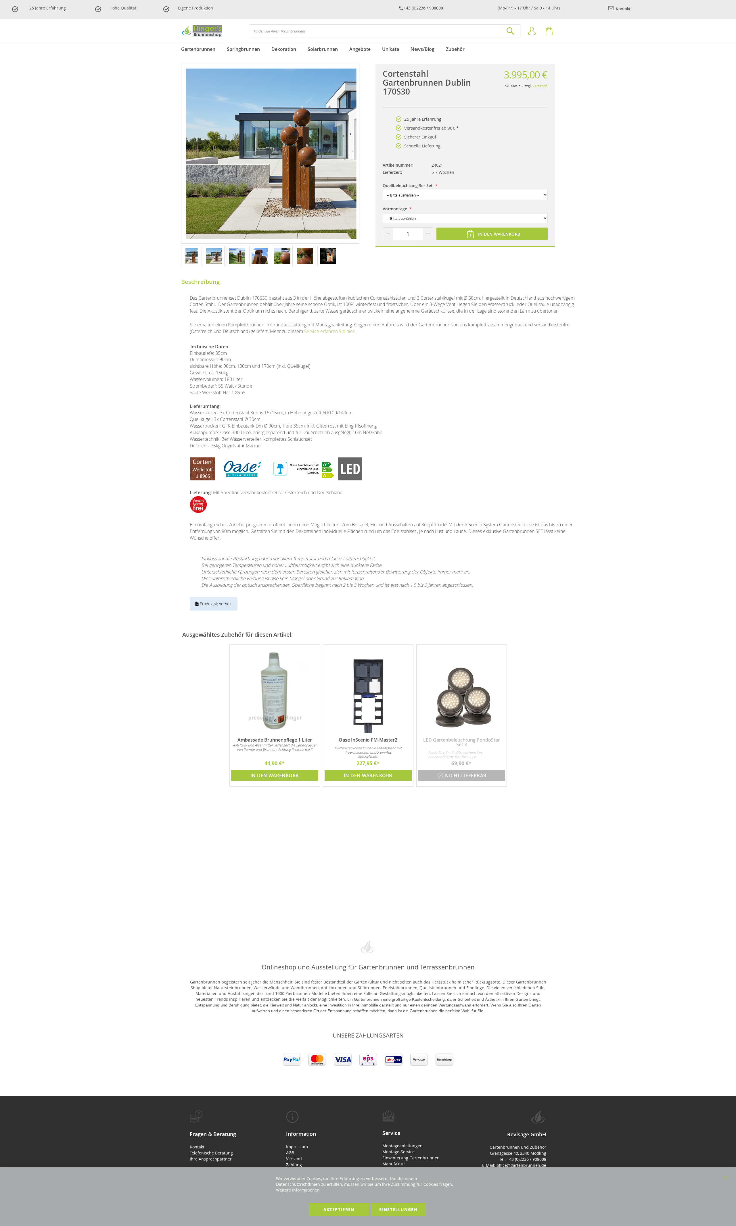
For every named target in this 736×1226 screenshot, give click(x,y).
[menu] (368, 49)
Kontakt (622, 8)
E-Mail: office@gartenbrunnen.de (514, 1165)
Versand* (540, 86)
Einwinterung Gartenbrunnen (411, 1157)
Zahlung (294, 1164)
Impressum (297, 1146)
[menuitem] (201, 49)
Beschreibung (200, 282)
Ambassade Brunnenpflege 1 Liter (274, 740)
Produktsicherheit (215, 604)
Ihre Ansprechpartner (211, 1159)
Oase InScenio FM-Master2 (368, 740)
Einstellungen (398, 1209)
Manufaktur (393, 1164)
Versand (294, 1158)
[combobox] (384, 30)
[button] (192, 255)
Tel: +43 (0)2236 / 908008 (522, 1159)
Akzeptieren (338, 1209)
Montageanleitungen (402, 1145)
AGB (290, 1152)
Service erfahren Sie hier (329, 331)
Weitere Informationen (298, 1190)
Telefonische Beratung (211, 1153)
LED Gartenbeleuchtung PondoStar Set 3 (461, 742)
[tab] (223, 1136)
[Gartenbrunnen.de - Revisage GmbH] (201, 31)
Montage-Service (398, 1151)
